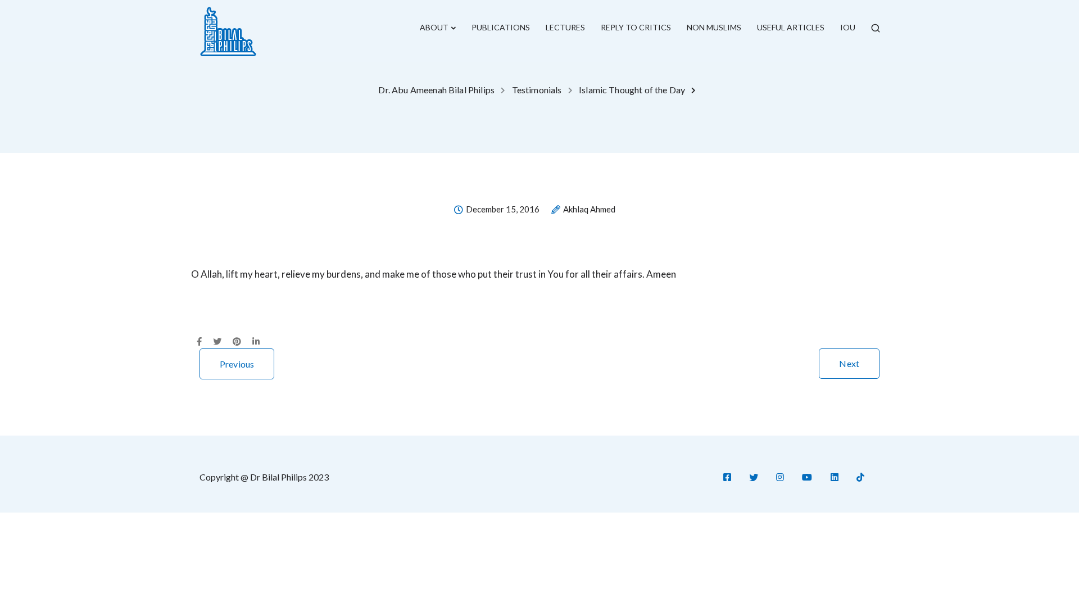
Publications (501, 27)
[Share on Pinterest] (237, 341)
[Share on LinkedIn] (256, 341)
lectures (565, 27)
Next (849, 363)
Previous (237, 364)
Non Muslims (714, 27)
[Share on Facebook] (199, 341)
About (434, 27)
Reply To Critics (636, 27)
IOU (847, 27)
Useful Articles (790, 27)
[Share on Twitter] (217, 341)
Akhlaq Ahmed (589, 209)
